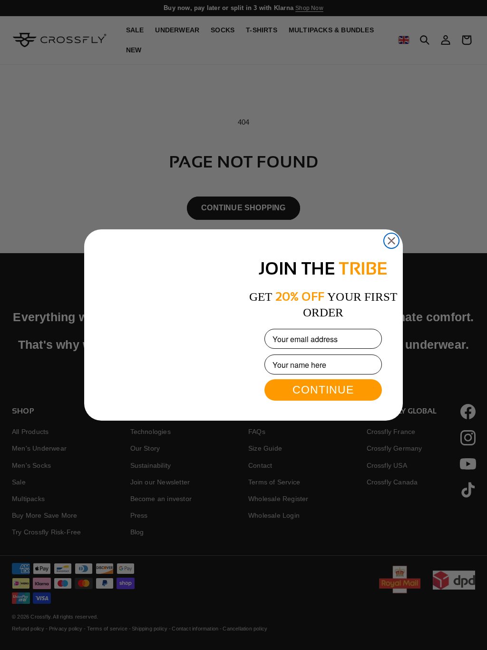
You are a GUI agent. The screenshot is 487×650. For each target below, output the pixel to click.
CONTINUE (323, 390)
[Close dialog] (391, 219)
